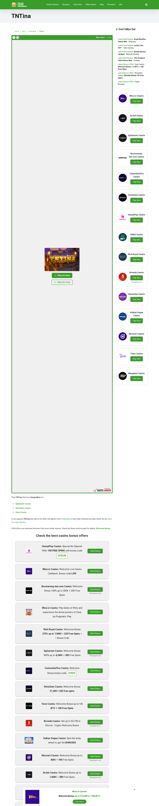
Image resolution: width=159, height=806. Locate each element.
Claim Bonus (95, 551)
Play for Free (63, 282)
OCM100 (62, 555)
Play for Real (63, 275)
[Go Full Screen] (17, 37)
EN (120, 4)
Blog (102, 4)
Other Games (91, 4)
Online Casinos (52, 4)
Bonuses (66, 4)
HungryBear (66, 519)
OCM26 (71, 673)
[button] (62, 259)
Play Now (136, 101)
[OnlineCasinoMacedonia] (19, 4)
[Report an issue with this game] (13, 37)
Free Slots (77, 4)
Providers (111, 4)
